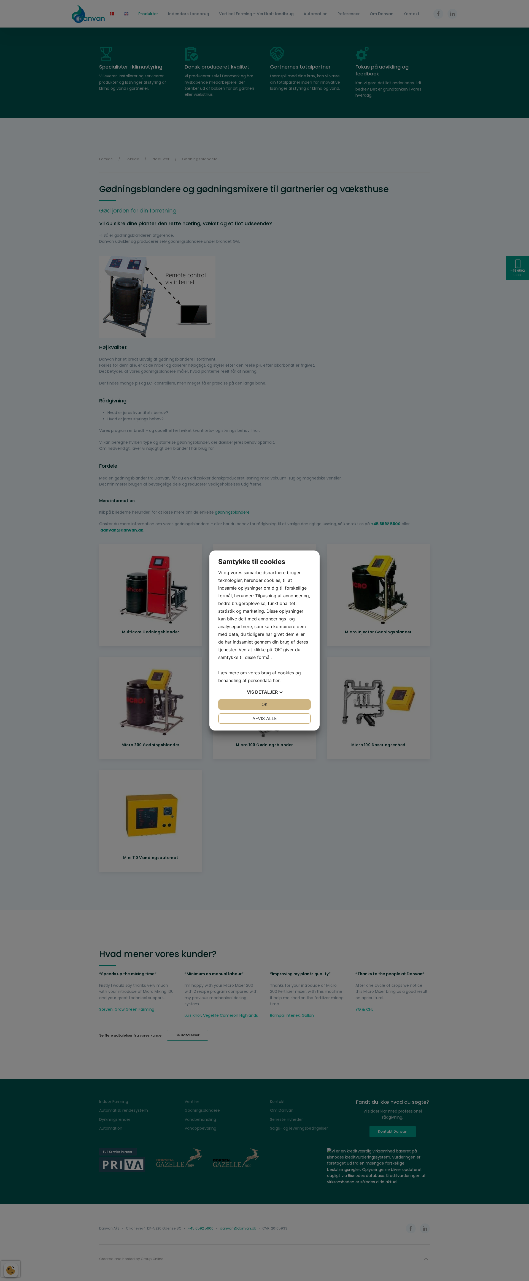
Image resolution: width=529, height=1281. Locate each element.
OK (264, 704)
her (276, 680)
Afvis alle (264, 718)
